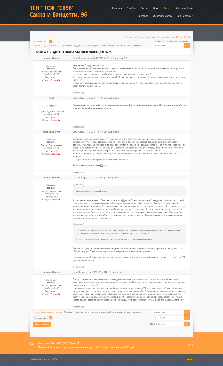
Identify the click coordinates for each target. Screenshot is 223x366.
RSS (186, 37)
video (51, 97)
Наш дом (58, 46)
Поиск (179, 37)
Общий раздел (47, 46)
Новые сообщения (134, 37)
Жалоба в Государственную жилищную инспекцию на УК (87, 46)
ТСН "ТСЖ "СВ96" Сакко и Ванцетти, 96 (58, 11)
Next (192, 345)
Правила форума (165, 37)
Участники (150, 37)
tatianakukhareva (51, 58)
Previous (189, 345)
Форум (36, 46)
